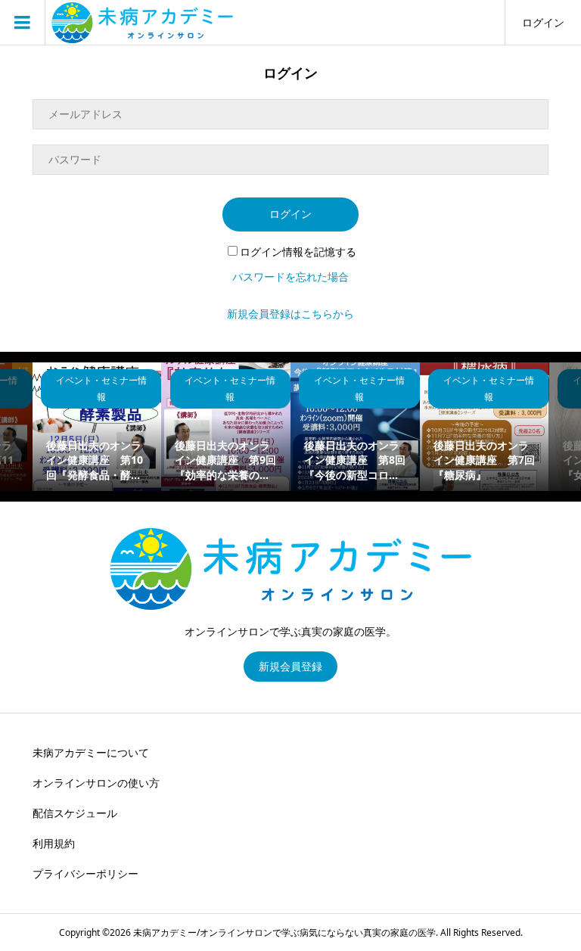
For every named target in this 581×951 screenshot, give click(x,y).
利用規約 (54, 843)
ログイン (543, 22)
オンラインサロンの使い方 (96, 782)
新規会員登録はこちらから (290, 313)
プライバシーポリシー (85, 873)
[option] (97, 427)
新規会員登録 (290, 666)
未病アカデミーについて (91, 752)
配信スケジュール (75, 813)
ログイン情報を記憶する (298, 251)
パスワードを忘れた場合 (290, 276)
